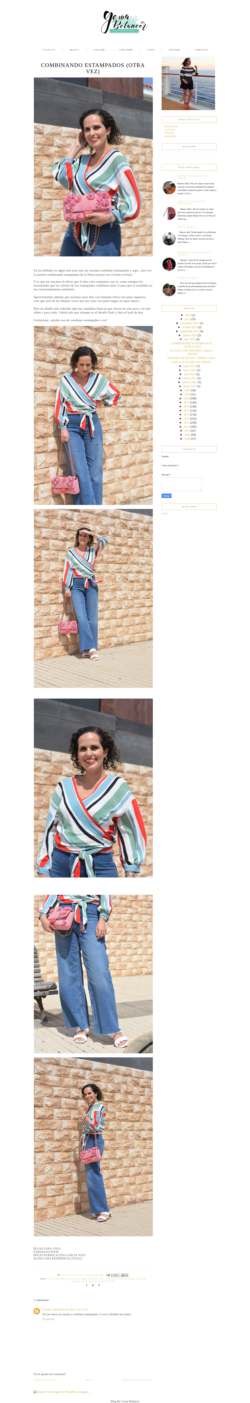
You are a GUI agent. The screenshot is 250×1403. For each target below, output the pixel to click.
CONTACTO (201, 50)
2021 (187, 319)
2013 (186, 418)
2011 (186, 426)
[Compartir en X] (120, 1275)
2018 (186, 398)
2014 (186, 414)
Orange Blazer (188, 278)
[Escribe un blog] (116, 1275)
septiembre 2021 (189, 331)
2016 (186, 406)
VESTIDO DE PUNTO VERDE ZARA (191, 358)
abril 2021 (189, 374)
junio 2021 (189, 366)
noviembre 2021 (189, 323)
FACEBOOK (170, 136)
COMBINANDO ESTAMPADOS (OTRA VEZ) (191, 345)
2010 (187, 430)
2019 (187, 394)
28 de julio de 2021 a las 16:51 (70, 1309)
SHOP (151, 50)
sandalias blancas (84, 1281)
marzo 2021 (190, 378)
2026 (188, 315)
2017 (186, 402)
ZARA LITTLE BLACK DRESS (191, 362)
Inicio (89, 1380)
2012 (186, 422)
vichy (103, 1281)
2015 (186, 410)
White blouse (187, 227)
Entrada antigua (45, 1380)
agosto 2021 (190, 335)
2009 (187, 434)
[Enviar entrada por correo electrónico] (108, 1275)
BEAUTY (74, 50)
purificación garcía (131, 1279)
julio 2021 (189, 339)
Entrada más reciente (137, 1380)
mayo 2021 (189, 370)
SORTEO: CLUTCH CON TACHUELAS (191, 202)
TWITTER (169, 132)
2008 (187, 438)
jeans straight (88, 1279)
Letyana (47, 1309)
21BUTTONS (126, 50)
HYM (74, 1279)
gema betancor (58, 1279)
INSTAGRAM (170, 126)
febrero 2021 (189, 382)
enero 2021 (189, 386)
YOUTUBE (174, 50)
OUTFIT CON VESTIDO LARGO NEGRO (191, 352)
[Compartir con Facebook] (123, 1275)
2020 (187, 390)
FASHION (99, 50)
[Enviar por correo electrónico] (113, 1275)
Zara (111, 1281)
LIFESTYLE (48, 50)
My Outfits (108, 1279)
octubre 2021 (189, 327)
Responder (48, 1319)
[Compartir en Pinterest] (126, 1275)
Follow (165, 513)
